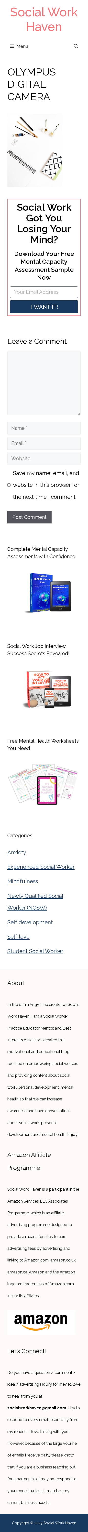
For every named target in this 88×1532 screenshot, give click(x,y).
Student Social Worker (35, 951)
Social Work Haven (44, 19)
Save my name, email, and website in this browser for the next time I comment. (46, 485)
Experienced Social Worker (41, 867)
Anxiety (16, 852)
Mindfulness (22, 881)
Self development (30, 922)
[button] (76, 46)
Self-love (18, 937)
